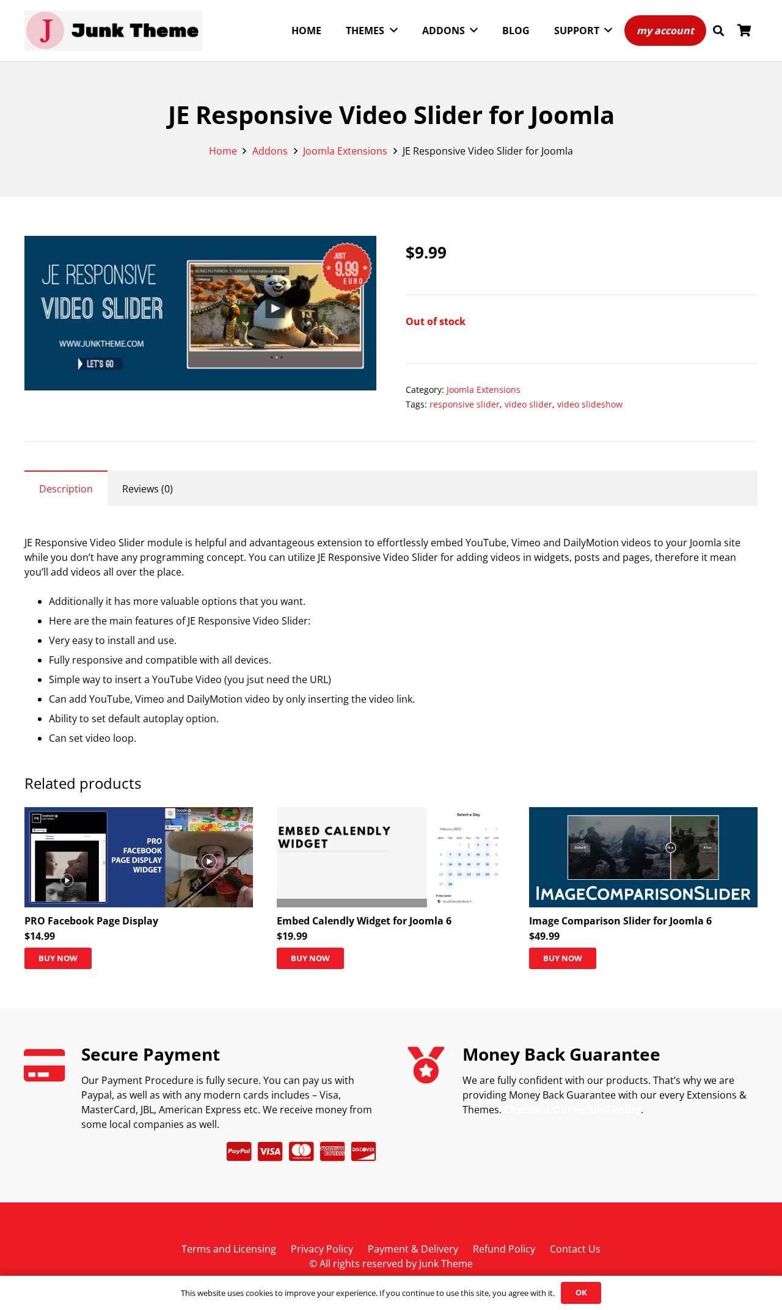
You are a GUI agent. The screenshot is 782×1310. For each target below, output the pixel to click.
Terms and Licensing (228, 1249)
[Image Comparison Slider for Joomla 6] (643, 814)
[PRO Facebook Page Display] (138, 814)
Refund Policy (504, 1249)
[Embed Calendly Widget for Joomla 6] (391, 814)
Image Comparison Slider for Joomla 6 (620, 921)
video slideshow (590, 404)
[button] (718, 31)
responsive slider (464, 404)
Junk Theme (446, 1263)
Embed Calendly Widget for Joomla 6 (364, 921)
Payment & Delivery (413, 1249)
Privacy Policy (322, 1249)
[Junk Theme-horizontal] (113, 30)
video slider (528, 404)
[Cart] (744, 30)
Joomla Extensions (345, 151)
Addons (270, 151)
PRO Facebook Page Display (91, 921)
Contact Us (575, 1249)
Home (223, 151)
